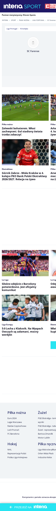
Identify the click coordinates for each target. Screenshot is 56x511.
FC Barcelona (13, 433)
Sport (13, 20)
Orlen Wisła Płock (46, 453)
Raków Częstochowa (16, 426)
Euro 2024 (11, 418)
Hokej (12, 443)
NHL (9, 449)
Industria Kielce (45, 457)
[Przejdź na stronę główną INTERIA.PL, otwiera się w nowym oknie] (13, 6)
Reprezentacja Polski (16, 453)
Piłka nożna (24, 20)
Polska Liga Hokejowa (17, 457)
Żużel (42, 412)
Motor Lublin (44, 437)
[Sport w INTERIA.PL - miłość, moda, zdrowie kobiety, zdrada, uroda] (32, 6)
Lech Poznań (13, 429)
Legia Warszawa (14, 422)
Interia (5, 20)
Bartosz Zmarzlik (45, 433)
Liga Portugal (38, 20)
